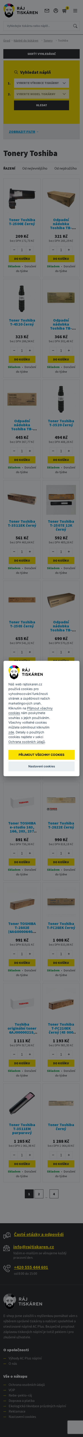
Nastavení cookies (41, 766)
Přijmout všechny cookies (41, 755)
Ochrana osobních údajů (26, 742)
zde (11, 732)
